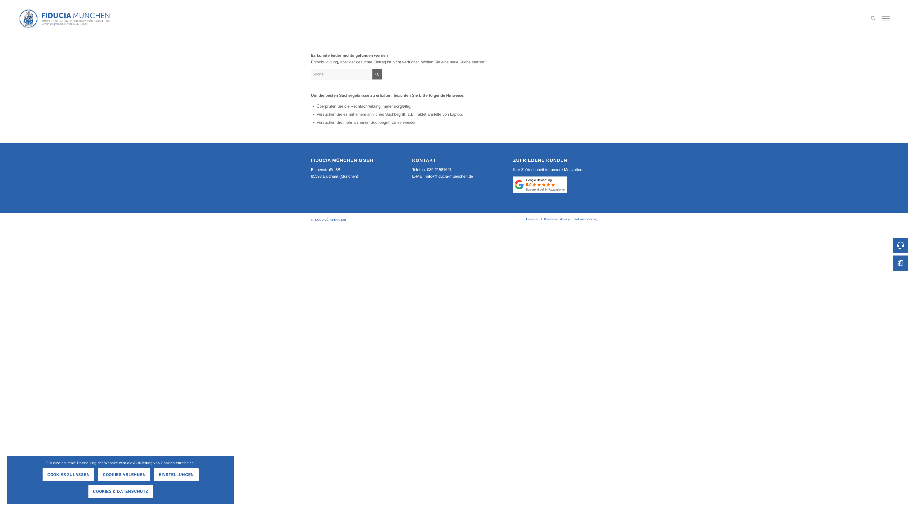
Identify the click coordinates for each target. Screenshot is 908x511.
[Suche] (873, 18)
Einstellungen (176, 475)
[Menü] (884, 18)
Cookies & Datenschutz (120, 491)
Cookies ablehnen (124, 475)
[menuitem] (873, 18)
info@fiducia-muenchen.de (449, 176)
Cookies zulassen (68, 475)
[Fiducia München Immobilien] (64, 18)
